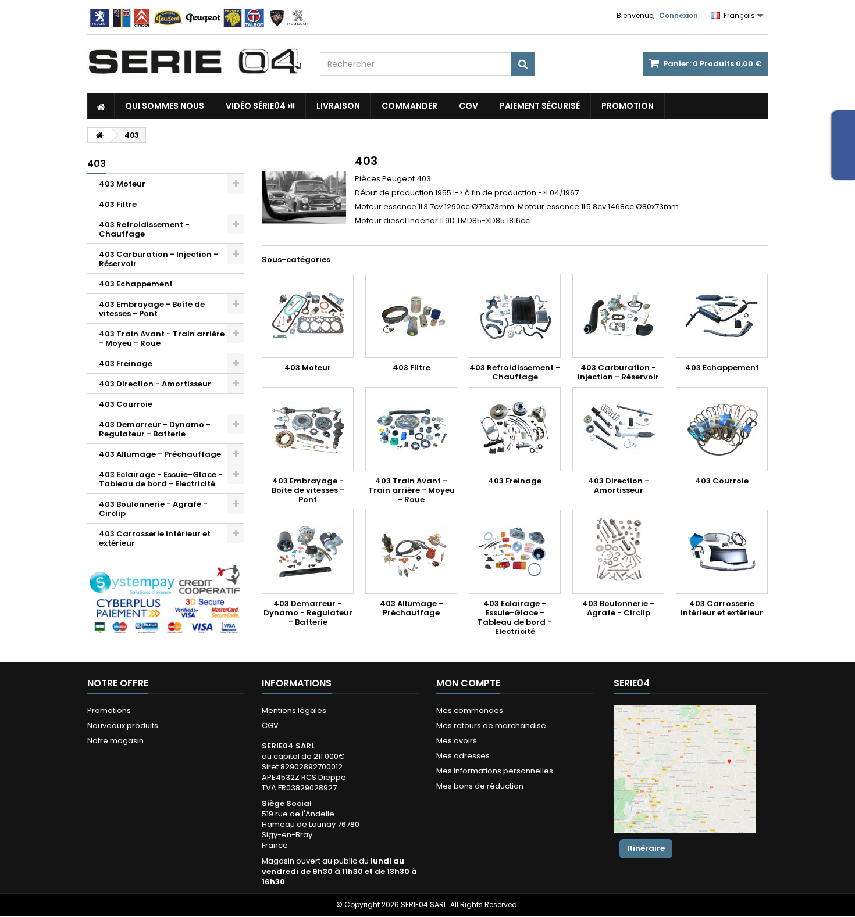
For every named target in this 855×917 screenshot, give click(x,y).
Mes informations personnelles (494, 770)
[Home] (101, 106)
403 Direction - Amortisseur (155, 383)
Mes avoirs (456, 740)
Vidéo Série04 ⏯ (260, 106)
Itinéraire (646, 848)
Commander (409, 106)
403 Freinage (125, 363)
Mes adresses (463, 755)
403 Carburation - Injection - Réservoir (158, 259)
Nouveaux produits (122, 725)
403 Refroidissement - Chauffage (144, 229)
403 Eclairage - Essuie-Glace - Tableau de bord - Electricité (161, 479)
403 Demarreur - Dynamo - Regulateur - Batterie (155, 429)
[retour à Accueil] (99, 135)
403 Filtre (118, 204)
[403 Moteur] (308, 316)
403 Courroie (125, 404)
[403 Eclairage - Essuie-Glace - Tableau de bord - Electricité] (515, 552)
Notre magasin (115, 740)
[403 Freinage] (515, 429)
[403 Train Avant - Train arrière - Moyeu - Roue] (411, 429)
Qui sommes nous (164, 106)
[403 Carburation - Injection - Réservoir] (618, 316)
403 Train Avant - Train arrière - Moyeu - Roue (162, 338)
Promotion (627, 106)
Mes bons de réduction (479, 785)
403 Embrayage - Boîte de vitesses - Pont (152, 309)
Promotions (109, 710)
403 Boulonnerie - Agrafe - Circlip (153, 509)
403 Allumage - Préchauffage (160, 454)
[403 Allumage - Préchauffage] (411, 552)
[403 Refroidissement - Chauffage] (515, 316)
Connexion (678, 15)
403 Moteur (122, 183)
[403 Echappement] (722, 316)
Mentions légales (294, 710)
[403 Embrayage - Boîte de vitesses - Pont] (308, 429)
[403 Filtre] (411, 316)
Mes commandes (469, 710)
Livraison (338, 106)
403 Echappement (136, 283)
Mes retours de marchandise (491, 725)
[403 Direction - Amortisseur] (618, 429)
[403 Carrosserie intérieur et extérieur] (722, 552)
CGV (468, 106)
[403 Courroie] (722, 429)
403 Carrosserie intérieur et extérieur (155, 538)
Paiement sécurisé (540, 106)
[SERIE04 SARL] (194, 62)
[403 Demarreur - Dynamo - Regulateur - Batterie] (308, 552)
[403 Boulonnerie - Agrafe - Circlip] (618, 552)
